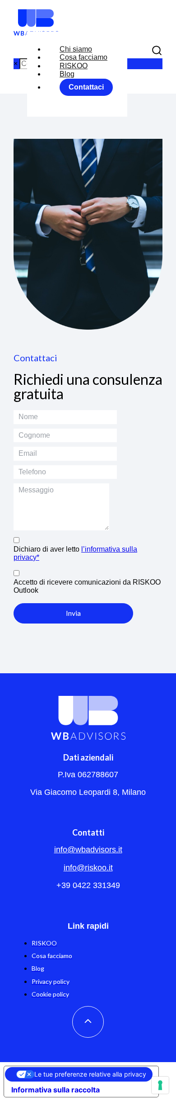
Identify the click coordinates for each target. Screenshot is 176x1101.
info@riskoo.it (88, 867)
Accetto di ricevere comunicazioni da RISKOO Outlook (87, 586)
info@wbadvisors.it (88, 849)
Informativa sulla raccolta (55, 1089)
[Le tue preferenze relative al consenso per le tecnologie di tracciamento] (160, 1085)
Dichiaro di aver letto (75, 553)
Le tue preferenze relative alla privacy (90, 1074)
